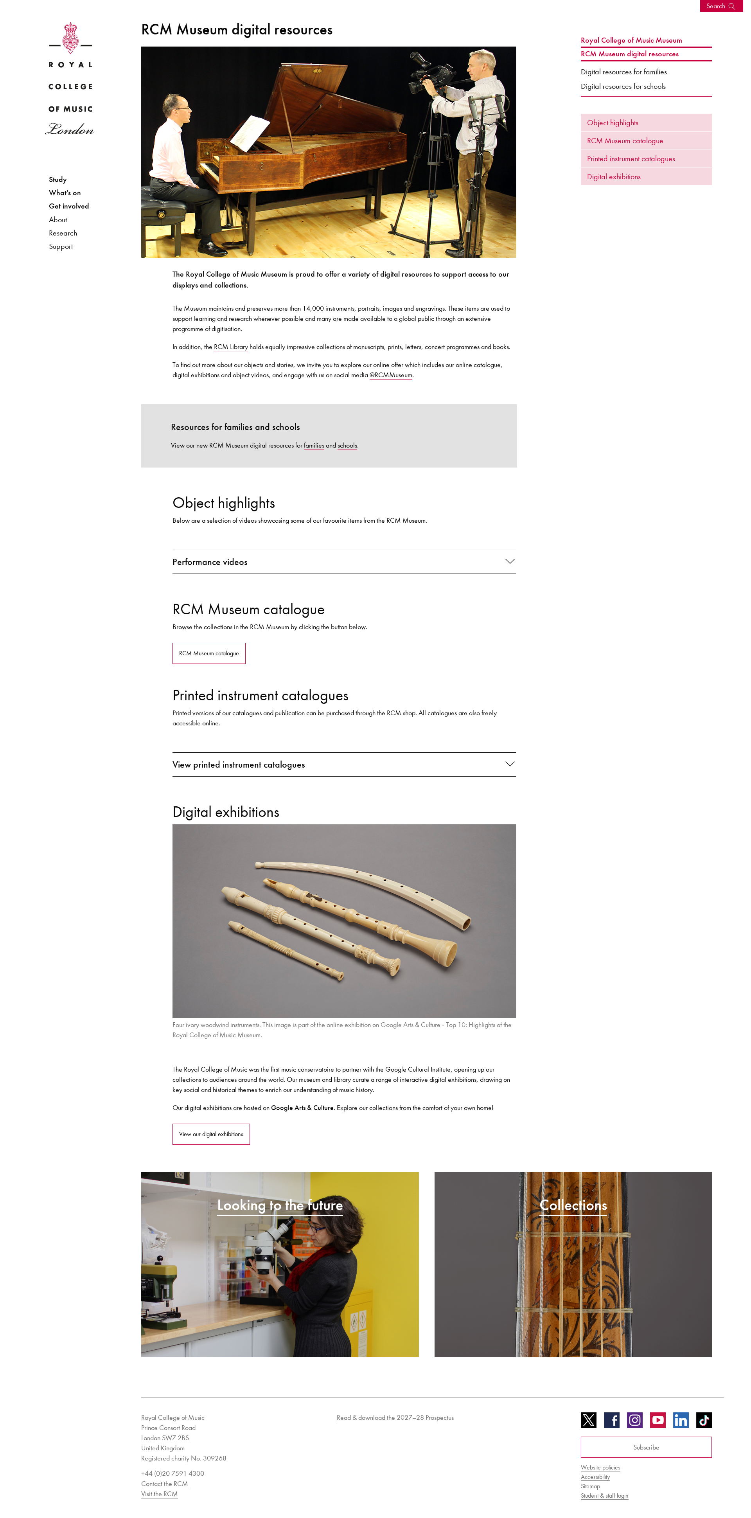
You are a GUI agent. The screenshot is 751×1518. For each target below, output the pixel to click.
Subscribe (646, 1447)
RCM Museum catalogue (625, 140)
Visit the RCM (159, 1493)
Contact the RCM (164, 1483)
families (314, 445)
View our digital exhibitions (211, 1134)
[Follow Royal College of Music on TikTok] (704, 1422)
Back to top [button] (707, 1488)
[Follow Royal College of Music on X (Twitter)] (588, 1422)
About (58, 219)
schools (347, 445)
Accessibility (595, 1476)
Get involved (69, 206)
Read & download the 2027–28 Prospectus (395, 1417)
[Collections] (573, 1264)
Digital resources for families (624, 71)
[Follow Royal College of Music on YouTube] (658, 1422)
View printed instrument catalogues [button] (238, 764)
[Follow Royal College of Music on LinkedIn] (681, 1422)
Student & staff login (605, 1495)
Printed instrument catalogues (631, 158)
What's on (65, 193)
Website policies (600, 1467)
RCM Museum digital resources (630, 54)
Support (61, 246)
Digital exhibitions (614, 176)
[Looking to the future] (280, 1264)
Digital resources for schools (623, 86)
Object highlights (612, 122)
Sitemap (590, 1486)
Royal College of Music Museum (631, 40)
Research (63, 232)
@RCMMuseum (391, 375)
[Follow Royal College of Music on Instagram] (635, 1422)
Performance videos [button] (210, 562)
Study (58, 179)
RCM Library (231, 346)
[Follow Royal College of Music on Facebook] (612, 1422)
